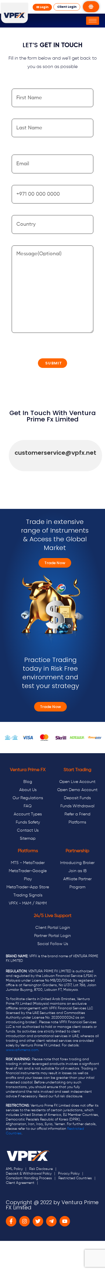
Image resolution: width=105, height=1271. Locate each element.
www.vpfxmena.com (22, 1050)
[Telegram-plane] (51, 1221)
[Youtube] (65, 1221)
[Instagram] (24, 1221)
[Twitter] (38, 1221)
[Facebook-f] (11, 1221)
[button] (42, 7)
